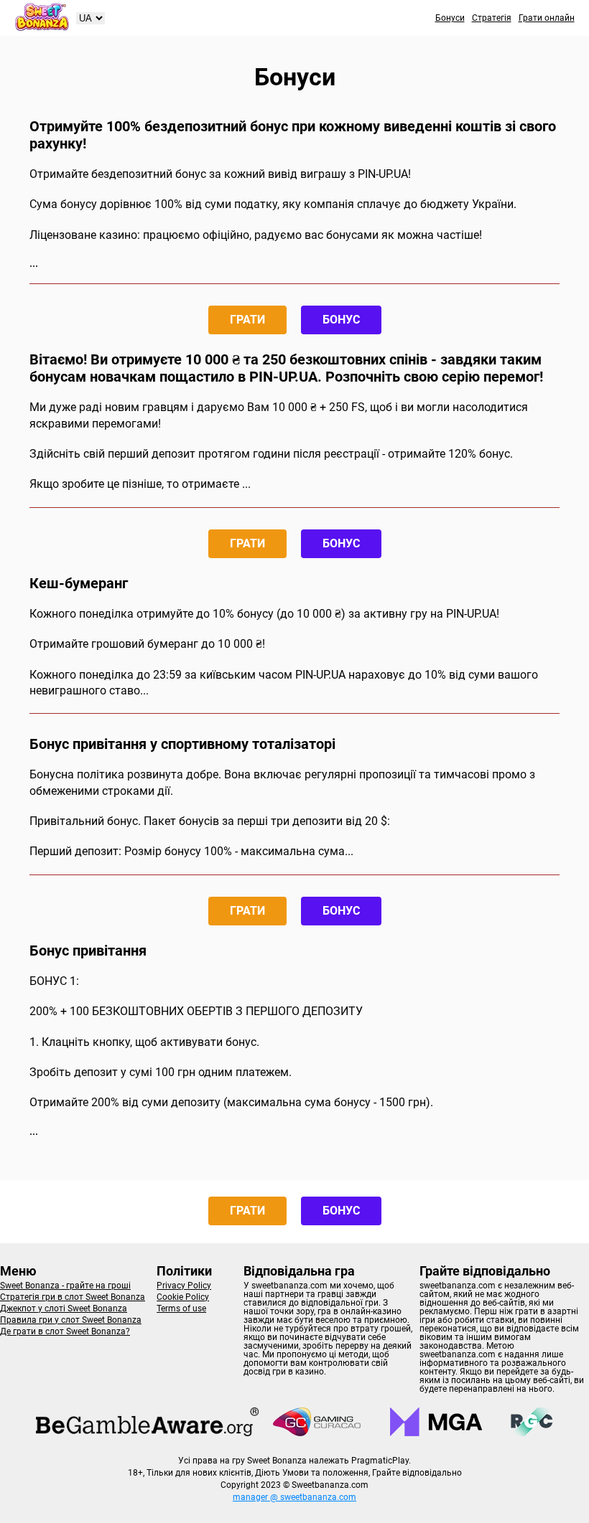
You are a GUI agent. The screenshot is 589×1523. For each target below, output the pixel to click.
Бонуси (450, 18)
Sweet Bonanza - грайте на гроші (65, 1286)
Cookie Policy (183, 1297)
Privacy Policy (184, 1286)
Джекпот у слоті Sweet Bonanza (63, 1308)
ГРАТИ (247, 319)
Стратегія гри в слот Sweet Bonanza (72, 1297)
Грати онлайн (547, 18)
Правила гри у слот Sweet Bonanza (71, 1320)
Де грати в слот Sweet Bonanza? (65, 1331)
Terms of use (181, 1308)
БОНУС (341, 319)
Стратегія (491, 18)
